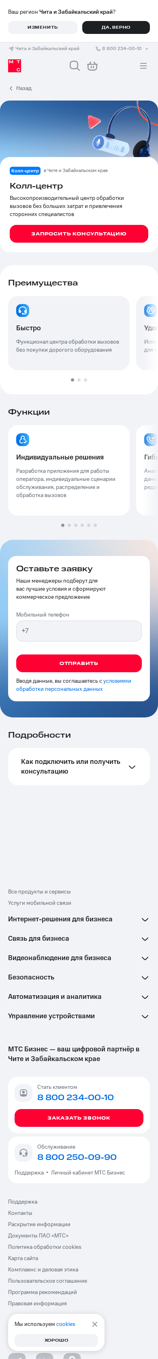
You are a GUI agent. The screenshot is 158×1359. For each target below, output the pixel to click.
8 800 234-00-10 (122, 48)
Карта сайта (23, 1258)
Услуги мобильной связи (39, 903)
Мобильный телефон (42, 615)
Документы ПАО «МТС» (38, 1236)
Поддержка (30, 1173)
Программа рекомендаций (42, 1292)
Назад (24, 88)
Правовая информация (37, 1304)
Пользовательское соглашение (47, 1281)
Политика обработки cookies (44, 1247)
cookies (65, 1324)
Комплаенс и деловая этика (43, 1270)
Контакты (20, 1213)
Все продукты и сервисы (39, 892)
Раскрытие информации (39, 1225)
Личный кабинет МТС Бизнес (88, 1173)
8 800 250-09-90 (77, 1157)
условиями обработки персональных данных (73, 685)
